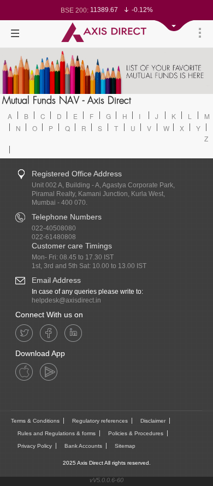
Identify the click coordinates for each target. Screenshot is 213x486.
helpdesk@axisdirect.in (66, 300)
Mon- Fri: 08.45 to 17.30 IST (73, 257)
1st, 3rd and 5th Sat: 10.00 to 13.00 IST (89, 266)
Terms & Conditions (35, 421)
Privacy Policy (34, 446)
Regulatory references (100, 421)
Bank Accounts (83, 446)
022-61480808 (54, 237)
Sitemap (125, 446)
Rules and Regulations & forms (56, 433)
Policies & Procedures (135, 433)
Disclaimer (152, 421)
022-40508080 (54, 228)
